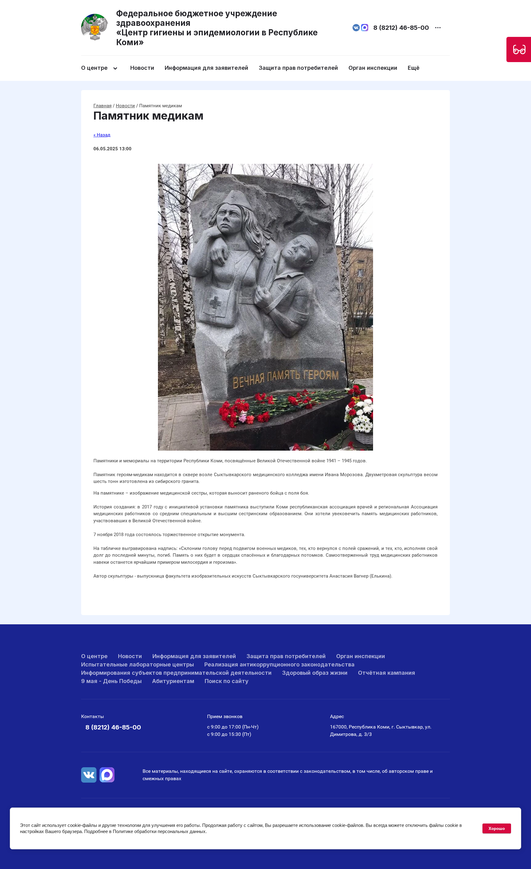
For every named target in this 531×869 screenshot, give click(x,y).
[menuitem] (105, 68)
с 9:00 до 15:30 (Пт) (229, 734)
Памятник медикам (148, 115)
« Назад (101, 135)
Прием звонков (224, 716)
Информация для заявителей (206, 68)
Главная (102, 106)
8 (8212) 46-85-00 (401, 27)
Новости (142, 68)
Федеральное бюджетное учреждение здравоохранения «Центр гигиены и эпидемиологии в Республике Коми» (217, 28)
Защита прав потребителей (298, 68)
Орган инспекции (372, 68)
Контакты (92, 716)
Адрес (337, 716)
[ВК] (88, 775)
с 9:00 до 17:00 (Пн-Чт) (233, 727)
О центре (94, 68)
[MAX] (107, 775)
